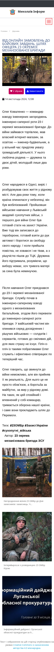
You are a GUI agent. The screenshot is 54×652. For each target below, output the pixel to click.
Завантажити (36, 91)
